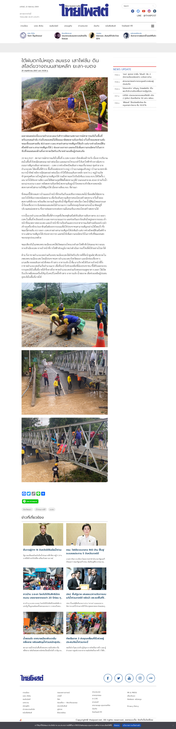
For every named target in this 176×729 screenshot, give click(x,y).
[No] (173, 725)
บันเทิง (96, 25)
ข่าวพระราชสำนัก (29, 709)
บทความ (26, 702)
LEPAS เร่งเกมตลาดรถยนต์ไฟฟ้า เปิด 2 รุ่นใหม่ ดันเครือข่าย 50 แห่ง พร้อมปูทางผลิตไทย (139, 97)
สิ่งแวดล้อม (61, 712)
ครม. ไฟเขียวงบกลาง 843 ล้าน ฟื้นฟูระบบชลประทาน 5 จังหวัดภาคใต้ (85, 551)
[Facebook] (132, 11)
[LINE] (151, 678)
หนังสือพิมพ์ (110, 25)
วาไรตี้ (59, 696)
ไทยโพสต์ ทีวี (127, 25)
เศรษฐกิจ (68, 25)
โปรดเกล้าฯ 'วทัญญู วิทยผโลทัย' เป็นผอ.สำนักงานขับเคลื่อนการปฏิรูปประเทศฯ (138, 90)
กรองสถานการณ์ (63, 692)
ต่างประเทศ (83, 25)
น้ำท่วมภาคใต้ (40, 509)
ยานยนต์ (95, 702)
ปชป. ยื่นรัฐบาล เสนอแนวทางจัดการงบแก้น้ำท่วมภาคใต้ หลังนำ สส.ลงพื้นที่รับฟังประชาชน (86, 597)
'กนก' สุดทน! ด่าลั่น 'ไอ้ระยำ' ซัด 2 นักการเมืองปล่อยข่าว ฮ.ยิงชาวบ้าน (137, 75)
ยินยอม (116, 725)
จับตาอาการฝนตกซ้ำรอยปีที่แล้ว (143, 35)
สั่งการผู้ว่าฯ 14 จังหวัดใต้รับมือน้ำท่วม (42, 550)
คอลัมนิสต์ (53, 25)
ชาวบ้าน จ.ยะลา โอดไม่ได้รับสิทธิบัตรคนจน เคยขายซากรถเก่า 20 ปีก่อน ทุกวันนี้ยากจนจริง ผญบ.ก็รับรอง (43, 597)
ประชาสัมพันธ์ (62, 706)
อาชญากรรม (96, 695)
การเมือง (24, 25)
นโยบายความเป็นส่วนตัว (131, 725)
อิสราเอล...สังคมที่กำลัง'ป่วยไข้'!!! (107, 37)
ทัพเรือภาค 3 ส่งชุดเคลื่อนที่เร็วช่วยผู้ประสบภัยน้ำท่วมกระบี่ (85, 640)
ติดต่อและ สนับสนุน (134, 699)
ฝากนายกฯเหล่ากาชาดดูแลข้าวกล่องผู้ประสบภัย (138, 83)
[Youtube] (143, 11)
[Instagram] (149, 11)
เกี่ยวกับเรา (131, 696)
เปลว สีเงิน (38, 25)
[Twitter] (138, 11)
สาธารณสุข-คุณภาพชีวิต (101, 705)
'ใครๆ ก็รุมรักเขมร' (34, 35)
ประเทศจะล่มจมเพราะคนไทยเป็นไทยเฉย (74, 37)
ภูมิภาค (59, 709)
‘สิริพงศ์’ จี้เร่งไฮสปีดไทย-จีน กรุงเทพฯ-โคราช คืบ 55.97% (135, 104)
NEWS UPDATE (122, 69)
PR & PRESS (132, 692)
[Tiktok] (154, 11)
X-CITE (95, 698)
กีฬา (58, 699)
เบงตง (52, 509)
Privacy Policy (133, 706)
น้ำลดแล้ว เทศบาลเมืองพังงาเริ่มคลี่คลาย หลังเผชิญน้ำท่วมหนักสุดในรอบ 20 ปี (41, 642)
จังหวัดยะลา (27, 509)
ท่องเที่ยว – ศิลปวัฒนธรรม (67, 702)
